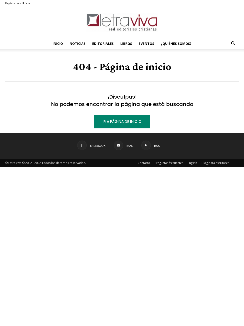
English (192, 163)
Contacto (144, 163)
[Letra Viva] (122, 22)
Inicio (58, 43)
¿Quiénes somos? (176, 43)
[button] (233, 44)
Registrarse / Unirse (17, 3)
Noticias (78, 43)
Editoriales (103, 43)
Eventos (146, 43)
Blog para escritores (215, 163)
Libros (126, 43)
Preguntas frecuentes (169, 163)
